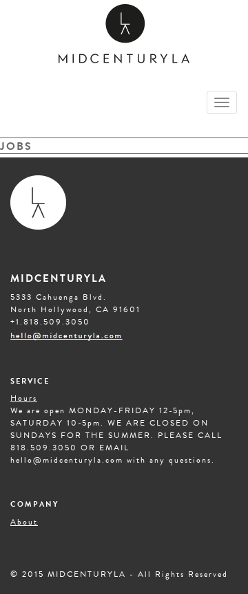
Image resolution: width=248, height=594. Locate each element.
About (24, 522)
